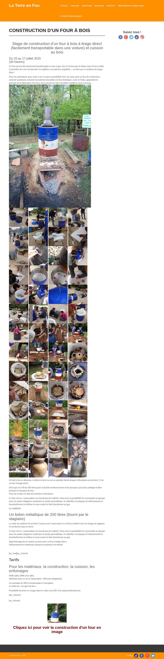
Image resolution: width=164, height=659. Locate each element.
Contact (111, 6)
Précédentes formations (131, 6)
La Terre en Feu (24, 5)
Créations (87, 6)
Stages (63, 6)
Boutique (99, 6)
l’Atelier (74, 6)
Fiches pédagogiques (71, 16)
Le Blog (129, 655)
